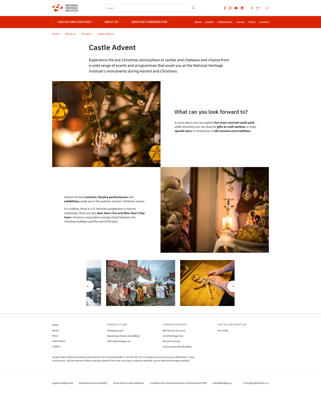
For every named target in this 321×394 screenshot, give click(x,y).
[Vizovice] (197, 283)
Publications (225, 22)
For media (223, 330)
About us (111, 22)
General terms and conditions (128, 382)
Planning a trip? (115, 330)
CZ (267, 8)
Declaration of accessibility (93, 382)
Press (252, 22)
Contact (264, 22)
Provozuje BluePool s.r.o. (256, 382)
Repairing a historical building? (123, 335)
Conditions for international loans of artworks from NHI (178, 382)
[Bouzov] (123, 283)
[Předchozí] (88, 286)
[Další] (233, 286)
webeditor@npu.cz (222, 382)
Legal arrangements (63, 382)
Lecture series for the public (177, 346)
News (198, 22)
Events (209, 22)
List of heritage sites (173, 335)
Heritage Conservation (149, 22)
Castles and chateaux (74, 22)
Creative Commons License (159, 357)
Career (240, 22)
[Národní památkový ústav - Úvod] (65, 8)
